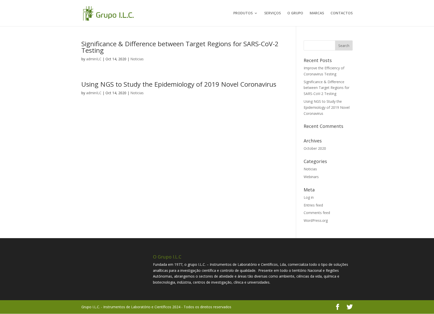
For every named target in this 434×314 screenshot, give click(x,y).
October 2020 (315, 148)
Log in (309, 197)
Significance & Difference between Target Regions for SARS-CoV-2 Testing (180, 47)
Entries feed (313, 205)
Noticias (137, 59)
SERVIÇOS (272, 13)
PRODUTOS (243, 13)
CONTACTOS (342, 13)
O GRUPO (295, 13)
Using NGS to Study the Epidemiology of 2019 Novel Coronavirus (178, 84)
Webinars (311, 176)
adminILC (93, 59)
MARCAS (317, 13)
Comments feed (317, 212)
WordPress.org (316, 220)
